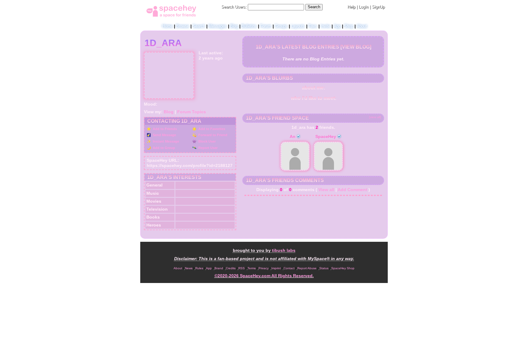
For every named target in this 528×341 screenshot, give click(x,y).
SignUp (378, 7)
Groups (281, 26)
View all (326, 189)
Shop (348, 26)
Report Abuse (307, 268)
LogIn (364, 7)
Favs (312, 26)
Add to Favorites (211, 129)
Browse (182, 26)
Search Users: (234, 7)
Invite (325, 26)
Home (167, 26)
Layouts (298, 26)
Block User (206, 141)
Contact (289, 268)
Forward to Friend (212, 135)
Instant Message (165, 141)
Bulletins (249, 26)
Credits (231, 268)
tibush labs (283, 250)
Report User (207, 148)
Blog (234, 26)
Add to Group (163, 148)
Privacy (263, 268)
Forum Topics (191, 111)
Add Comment (352, 189)
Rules (199, 268)
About (362, 26)
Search (314, 7)
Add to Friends (164, 129)
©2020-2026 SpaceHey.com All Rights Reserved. (264, 275)
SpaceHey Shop (342, 268)
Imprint (276, 268)
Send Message (164, 135)
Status (323, 268)
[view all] (375, 117)
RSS (241, 268)
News (189, 268)
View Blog (356, 46)
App (337, 26)
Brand (219, 268)
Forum (265, 26)
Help (351, 7)
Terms (252, 268)
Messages (217, 26)
